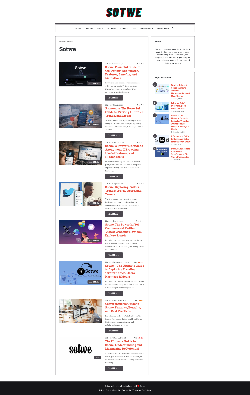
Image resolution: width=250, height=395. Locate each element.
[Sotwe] (125, 11)
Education (111, 28)
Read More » (113, 98)
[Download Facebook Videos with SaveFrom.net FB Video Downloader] (162, 152)
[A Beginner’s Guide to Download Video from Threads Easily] (162, 140)
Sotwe (78, 28)
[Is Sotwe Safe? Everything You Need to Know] (162, 107)
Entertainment (147, 28)
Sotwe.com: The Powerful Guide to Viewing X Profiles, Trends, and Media (124, 112)
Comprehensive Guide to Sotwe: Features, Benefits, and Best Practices (123, 307)
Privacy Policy (105, 390)
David (109, 64)
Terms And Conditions (141, 390)
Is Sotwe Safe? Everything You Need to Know (178, 106)
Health (100, 28)
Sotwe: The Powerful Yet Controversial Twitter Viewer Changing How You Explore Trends (123, 230)
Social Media (163, 28)
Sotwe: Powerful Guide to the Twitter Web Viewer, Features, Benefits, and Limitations (122, 72)
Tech (134, 28)
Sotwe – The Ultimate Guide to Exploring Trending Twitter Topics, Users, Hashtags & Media (124, 271)
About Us (116, 390)
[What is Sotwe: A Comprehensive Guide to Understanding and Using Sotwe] (162, 89)
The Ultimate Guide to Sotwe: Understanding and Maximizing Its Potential (123, 345)
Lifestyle (89, 28)
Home (63, 42)
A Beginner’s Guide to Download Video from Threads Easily (180, 139)
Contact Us (126, 390)
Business (124, 28)
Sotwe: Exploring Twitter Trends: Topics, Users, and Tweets (123, 190)
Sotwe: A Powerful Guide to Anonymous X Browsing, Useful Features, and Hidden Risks (124, 151)
